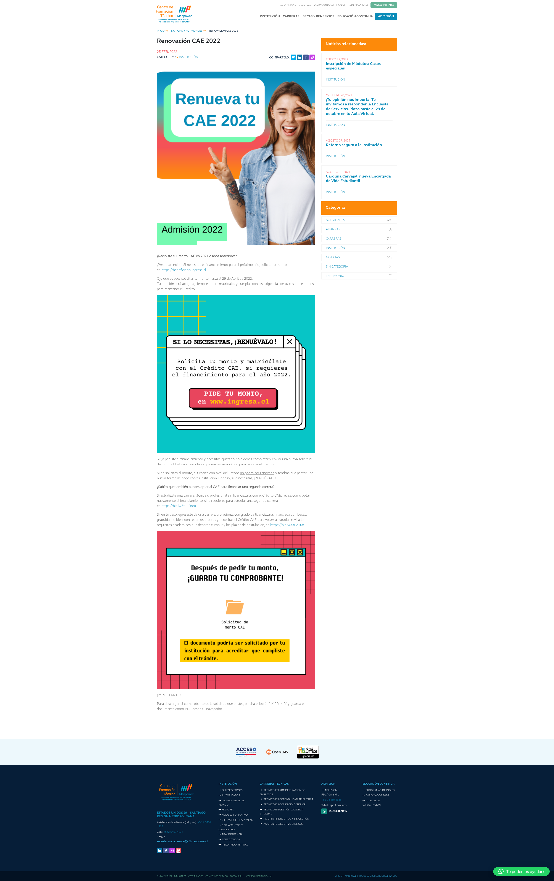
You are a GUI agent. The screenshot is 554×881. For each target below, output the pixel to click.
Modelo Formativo (235, 815)
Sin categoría (337, 266)
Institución (270, 16)
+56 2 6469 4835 (331, 800)
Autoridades (231, 795)
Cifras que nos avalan (237, 820)
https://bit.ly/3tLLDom (178, 506)
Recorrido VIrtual (235, 845)
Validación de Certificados (330, 5)
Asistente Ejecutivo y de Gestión (286, 819)
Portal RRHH (237, 876)
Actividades (335, 220)
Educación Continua (355, 16)
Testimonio (335, 276)
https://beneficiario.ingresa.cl (183, 270)
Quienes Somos (232, 790)
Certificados (195, 876)
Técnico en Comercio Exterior (284, 804)
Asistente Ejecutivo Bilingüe (283, 824)
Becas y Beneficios (318, 16)
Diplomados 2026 (377, 795)
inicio (160, 31)
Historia (228, 809)
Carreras (291, 16)
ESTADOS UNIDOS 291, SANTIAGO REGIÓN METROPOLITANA (181, 814)
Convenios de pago (216, 876)
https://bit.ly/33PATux (286, 525)
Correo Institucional (259, 876)
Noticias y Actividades (186, 31)
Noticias (333, 257)
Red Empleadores (359, 5)
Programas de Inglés (380, 790)
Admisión (386, 16)
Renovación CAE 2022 (223, 31)
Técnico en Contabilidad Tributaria (288, 799)
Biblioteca (305, 5)
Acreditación (231, 839)
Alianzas (333, 229)
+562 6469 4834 (173, 832)
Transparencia (232, 834)
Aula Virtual (288, 5)
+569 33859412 (338, 811)
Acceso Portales (384, 5)
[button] (521, 871)
